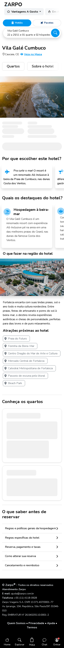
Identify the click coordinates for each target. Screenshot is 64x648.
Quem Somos (16, 623)
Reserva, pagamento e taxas (23, 547)
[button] (32, 33)
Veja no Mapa (33, 54)
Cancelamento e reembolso (22, 565)
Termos (32, 627)
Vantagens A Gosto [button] (25, 12)
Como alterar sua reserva (20, 556)
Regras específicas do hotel (22, 538)
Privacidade (36, 623)
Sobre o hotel (43, 66)
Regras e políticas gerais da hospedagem (30, 528)
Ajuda (51, 623)
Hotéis (19, 22)
